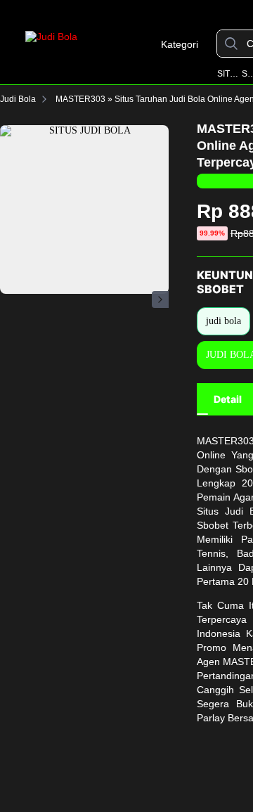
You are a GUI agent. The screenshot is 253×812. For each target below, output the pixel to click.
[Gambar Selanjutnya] (160, 299)
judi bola (223, 321)
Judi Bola (18, 99)
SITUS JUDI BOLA (228, 74)
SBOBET (247, 74)
